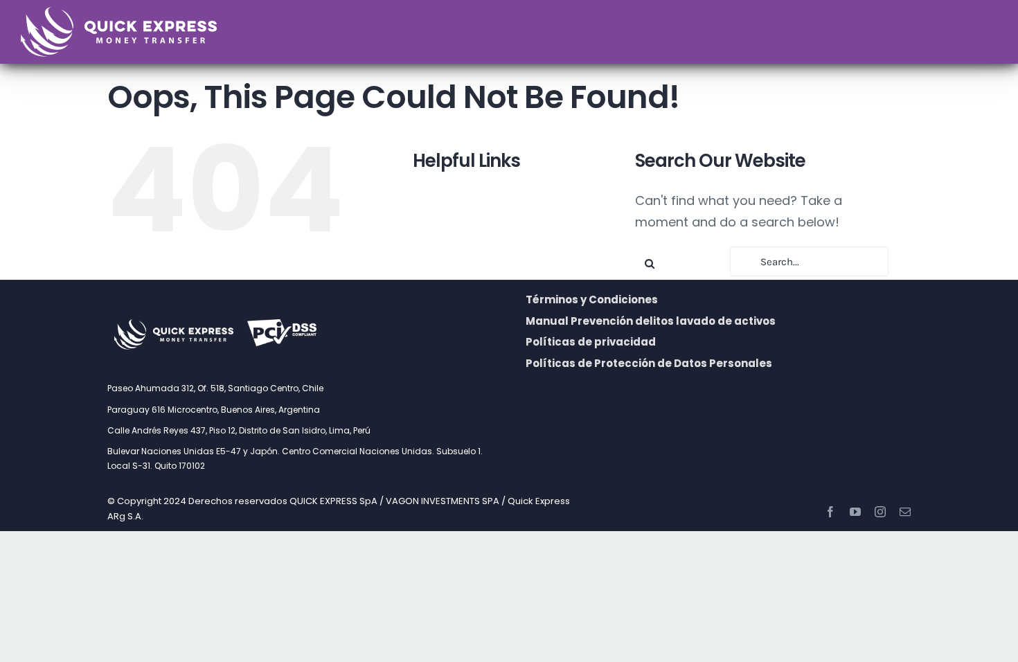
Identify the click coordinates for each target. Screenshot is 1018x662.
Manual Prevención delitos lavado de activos (651, 321)
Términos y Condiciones (592, 299)
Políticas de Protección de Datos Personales (649, 363)
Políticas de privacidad (591, 341)
